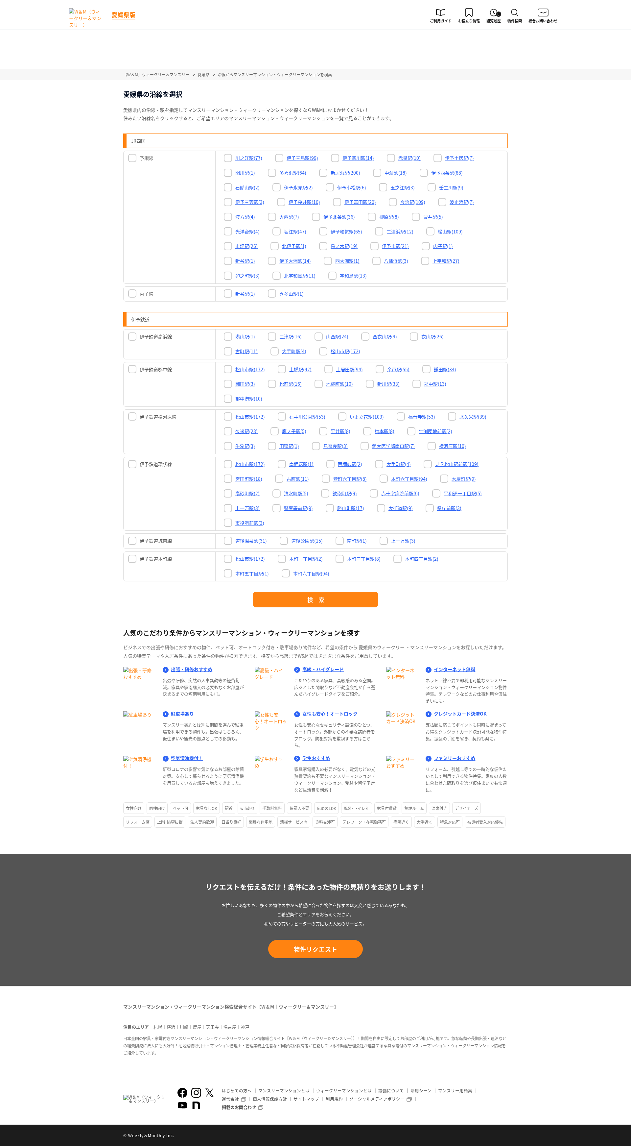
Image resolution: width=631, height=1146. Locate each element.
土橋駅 (300, 369)
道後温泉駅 (251, 540)
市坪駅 (246, 246)
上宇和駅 (445, 260)
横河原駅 (452, 446)
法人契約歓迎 (202, 822)
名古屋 (229, 1027)
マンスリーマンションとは (284, 1090)
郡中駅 (435, 383)
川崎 (184, 1027)
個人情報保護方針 (270, 1099)
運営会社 (230, 1099)
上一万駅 (247, 508)
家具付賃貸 (387, 808)
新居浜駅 (345, 172)
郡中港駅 (248, 398)
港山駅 (245, 336)
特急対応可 (450, 822)
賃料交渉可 (325, 822)
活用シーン (421, 1090)
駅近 (229, 808)
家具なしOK (206, 808)
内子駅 (443, 246)
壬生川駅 (451, 187)
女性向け (134, 808)
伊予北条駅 (339, 216)
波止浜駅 (462, 202)
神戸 (245, 1027)
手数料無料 (272, 808)
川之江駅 (248, 158)
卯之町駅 (247, 275)
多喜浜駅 (292, 172)
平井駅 (340, 431)
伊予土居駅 (459, 158)
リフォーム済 (138, 822)
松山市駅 (345, 351)
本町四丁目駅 (421, 558)
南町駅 (357, 540)
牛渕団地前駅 (435, 431)
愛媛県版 (123, 14)
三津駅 (290, 336)
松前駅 (290, 383)
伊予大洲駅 (295, 260)
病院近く (401, 822)
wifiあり (247, 808)
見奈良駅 (335, 446)
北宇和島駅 (300, 275)
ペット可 (180, 808)
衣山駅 (432, 336)
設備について (391, 1090)
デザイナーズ (466, 808)
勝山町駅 (350, 508)
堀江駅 (295, 231)
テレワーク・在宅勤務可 (364, 822)
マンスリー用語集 (455, 1090)
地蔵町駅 (339, 383)
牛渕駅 (245, 446)
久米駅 (246, 431)
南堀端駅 (301, 464)
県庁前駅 (449, 508)
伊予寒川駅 (358, 158)
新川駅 (388, 383)
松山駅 (450, 231)
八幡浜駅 (396, 260)
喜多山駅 (291, 293)
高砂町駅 (247, 493)
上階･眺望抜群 (170, 822)
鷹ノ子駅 (294, 431)
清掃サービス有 (294, 822)
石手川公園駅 (307, 416)
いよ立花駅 (367, 416)
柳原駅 (389, 216)
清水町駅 (296, 493)
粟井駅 (433, 216)
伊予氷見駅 (298, 187)
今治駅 (412, 202)
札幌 (157, 1027)
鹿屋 (197, 1027)
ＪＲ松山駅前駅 (457, 464)
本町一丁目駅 (306, 558)
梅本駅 (384, 431)
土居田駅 (349, 369)
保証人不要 (299, 808)
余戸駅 (398, 369)
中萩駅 (396, 172)
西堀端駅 (350, 464)
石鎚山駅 (247, 187)
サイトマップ (306, 1099)
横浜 (171, 1027)
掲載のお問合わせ (239, 1107)
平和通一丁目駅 (463, 493)
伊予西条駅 (447, 172)
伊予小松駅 (351, 187)
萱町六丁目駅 (350, 478)
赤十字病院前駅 (400, 493)
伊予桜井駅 (304, 202)
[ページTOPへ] (503, 1136)
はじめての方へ (237, 1090)
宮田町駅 (248, 478)
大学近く (424, 822)
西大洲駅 (347, 260)
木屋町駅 (464, 478)
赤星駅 (409, 158)
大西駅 (289, 216)
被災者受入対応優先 (485, 822)
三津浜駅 (399, 231)
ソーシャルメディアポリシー (377, 1099)
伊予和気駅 (346, 231)
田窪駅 (289, 446)
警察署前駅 (298, 508)
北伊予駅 (294, 246)
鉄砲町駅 (345, 493)
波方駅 (245, 216)
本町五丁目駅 (252, 573)
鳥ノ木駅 (344, 246)
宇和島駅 (353, 275)
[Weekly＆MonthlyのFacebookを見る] (182, 1093)
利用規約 (334, 1099)
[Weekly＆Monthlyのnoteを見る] (196, 1105)
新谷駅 (245, 260)
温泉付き (439, 808)
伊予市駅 (395, 246)
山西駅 (337, 336)
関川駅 (245, 172)
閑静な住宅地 (260, 822)
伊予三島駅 (302, 158)
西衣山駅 (385, 336)
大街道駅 (400, 508)
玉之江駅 (402, 187)
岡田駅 (245, 383)
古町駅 (246, 351)
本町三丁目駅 (364, 558)
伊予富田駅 (360, 202)
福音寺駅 (421, 416)
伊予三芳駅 (249, 202)
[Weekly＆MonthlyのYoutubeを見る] (182, 1105)
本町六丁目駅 (409, 478)
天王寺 (212, 1027)
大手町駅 (294, 351)
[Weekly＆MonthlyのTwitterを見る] (209, 1092)
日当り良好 (231, 822)
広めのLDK (326, 808)
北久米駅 (472, 416)
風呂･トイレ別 (356, 808)
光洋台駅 (247, 231)
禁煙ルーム (414, 808)
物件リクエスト (316, 949)
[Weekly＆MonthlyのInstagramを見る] (196, 1093)
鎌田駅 (445, 369)
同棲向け (157, 808)
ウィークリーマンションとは (344, 1090)
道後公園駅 (307, 540)
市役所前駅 (249, 523)
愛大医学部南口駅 (393, 446)
